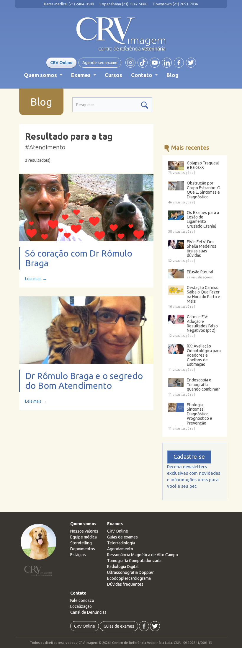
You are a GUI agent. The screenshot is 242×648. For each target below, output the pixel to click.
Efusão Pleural (200, 272)
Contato (145, 76)
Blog (172, 75)
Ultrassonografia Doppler (130, 572)
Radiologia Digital (123, 566)
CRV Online (61, 62)
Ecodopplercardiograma (129, 578)
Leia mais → (36, 278)
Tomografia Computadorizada (134, 560)
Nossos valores (84, 531)
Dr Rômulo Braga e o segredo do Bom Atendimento (84, 381)
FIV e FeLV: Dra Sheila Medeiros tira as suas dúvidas (201, 249)
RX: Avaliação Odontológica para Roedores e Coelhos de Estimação (204, 355)
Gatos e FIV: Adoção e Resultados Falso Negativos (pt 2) (202, 324)
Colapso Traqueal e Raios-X (203, 165)
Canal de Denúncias (88, 612)
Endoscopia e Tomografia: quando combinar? (203, 384)
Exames (84, 76)
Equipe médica (83, 537)
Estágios (78, 554)
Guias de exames (122, 537)
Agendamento (120, 548)
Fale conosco (82, 600)
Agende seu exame (99, 62)
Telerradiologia (121, 543)
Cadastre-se (189, 456)
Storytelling (81, 543)
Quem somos (44, 76)
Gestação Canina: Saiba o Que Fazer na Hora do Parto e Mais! (203, 294)
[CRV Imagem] (121, 34)
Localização (81, 606)
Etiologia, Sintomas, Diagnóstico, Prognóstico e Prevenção (199, 414)
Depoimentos (82, 548)
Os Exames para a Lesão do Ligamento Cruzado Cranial (203, 219)
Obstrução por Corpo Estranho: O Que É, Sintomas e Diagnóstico (203, 190)
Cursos (113, 75)
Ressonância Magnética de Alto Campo (142, 554)
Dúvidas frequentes (125, 584)
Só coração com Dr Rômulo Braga (78, 258)
